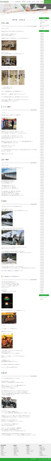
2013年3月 (42, 256)
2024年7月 (42, 72)
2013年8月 (42, 248)
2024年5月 (42, 75)
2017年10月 (42, 191)
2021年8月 (42, 127)
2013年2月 (42, 257)
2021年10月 (42, 124)
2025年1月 (42, 63)
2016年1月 (42, 209)
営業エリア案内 (16, 450)
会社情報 (33, 1)
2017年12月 (42, 188)
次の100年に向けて (42, 450)
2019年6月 (42, 166)
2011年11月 (42, 281)
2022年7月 (42, 110)
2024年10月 (42, 67)
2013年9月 (42, 246)
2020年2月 (42, 154)
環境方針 (2, 453)
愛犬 (41, 23)
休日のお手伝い (42, 22)
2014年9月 (42, 232)
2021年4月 (42, 133)
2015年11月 (42, 212)
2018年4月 (42, 182)
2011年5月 (42, 290)
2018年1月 (42, 187)
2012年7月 (42, 268)
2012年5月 (42, 271)
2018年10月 (42, 176)
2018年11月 (42, 174)
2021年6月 (42, 130)
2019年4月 (42, 168)
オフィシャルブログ (43, 297)
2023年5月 (42, 94)
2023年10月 (42, 86)
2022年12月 (42, 102)
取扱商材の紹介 (16, 451)
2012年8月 (42, 267)
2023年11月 (42, 85)
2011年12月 (42, 279)
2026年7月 (42, 34)
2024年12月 (42, 64)
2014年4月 (42, 240)
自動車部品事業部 (18, 1)
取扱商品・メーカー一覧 (30, 450)
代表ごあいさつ (41, 446)
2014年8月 (42, 234)
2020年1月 (42, 155)
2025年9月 (42, 50)
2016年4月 (42, 204)
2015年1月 (42, 226)
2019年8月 (42, 163)
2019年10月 (42, 160)
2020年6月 (42, 149)
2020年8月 (42, 146)
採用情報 (41, 1)
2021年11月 (42, 122)
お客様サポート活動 (30, 451)
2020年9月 (42, 144)
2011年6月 (42, 289)
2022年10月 (42, 105)
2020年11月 (42, 141)
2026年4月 (42, 39)
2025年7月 (42, 53)
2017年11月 (42, 190)
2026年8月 (42, 33)
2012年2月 (42, 276)
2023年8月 (42, 89)
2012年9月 (42, 265)
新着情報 (37, 1)
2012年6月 (42, 270)
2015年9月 (42, 215)
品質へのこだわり (3, 452)
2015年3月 (42, 223)
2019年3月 (42, 169)
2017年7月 (42, 196)
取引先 (2, 450)
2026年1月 (42, 44)
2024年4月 (42, 77)
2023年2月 (42, 99)
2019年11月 (42, 158)
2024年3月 (42, 78)
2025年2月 (42, 61)
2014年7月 (42, 235)
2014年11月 (42, 229)
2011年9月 (42, 284)
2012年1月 (42, 278)
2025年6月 (42, 55)
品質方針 (15, 453)
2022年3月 (42, 116)
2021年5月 (42, 132)
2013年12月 (42, 243)
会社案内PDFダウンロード (43, 455)
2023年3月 (42, 97)
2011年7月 (42, 287)
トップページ (12, 1)
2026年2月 (42, 42)
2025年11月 (42, 47)
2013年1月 (42, 259)
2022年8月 (42, 108)
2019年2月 (42, 171)
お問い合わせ (47, 1)
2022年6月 (42, 111)
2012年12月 (42, 260)
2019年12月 (42, 157)
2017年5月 (42, 199)
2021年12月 (42, 121)
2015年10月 (42, 213)
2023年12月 (42, 83)
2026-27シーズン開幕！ (44, 20)
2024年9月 (42, 69)
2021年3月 (42, 135)
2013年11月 (42, 245)
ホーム (1, 14)
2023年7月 (42, 91)
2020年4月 (42, 152)
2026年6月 (42, 36)
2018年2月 (42, 185)
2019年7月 (42, 165)
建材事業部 (29, 1)
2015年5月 (42, 221)
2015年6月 (42, 220)
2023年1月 (42, 100)
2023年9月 (42, 88)
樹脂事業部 (24, 1)
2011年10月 (42, 282)
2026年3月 (42, 41)
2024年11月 (42, 66)
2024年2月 (42, 80)
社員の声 (41, 299)
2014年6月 (42, 237)
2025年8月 (42, 52)
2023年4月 (42, 96)
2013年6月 (42, 251)
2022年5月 (42, 113)
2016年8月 (42, 202)
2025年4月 (42, 58)
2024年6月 (42, 74)
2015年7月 (42, 218)
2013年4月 (42, 254)
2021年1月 (42, 138)
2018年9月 (42, 177)
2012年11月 (42, 262)
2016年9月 (42, 201)
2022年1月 (42, 119)
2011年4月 (42, 292)
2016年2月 (42, 207)
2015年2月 (42, 224)
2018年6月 (42, 180)
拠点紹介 (2, 451)
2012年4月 (42, 273)
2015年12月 (42, 210)
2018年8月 (42, 179)
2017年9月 (42, 193)
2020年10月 (42, 143)
